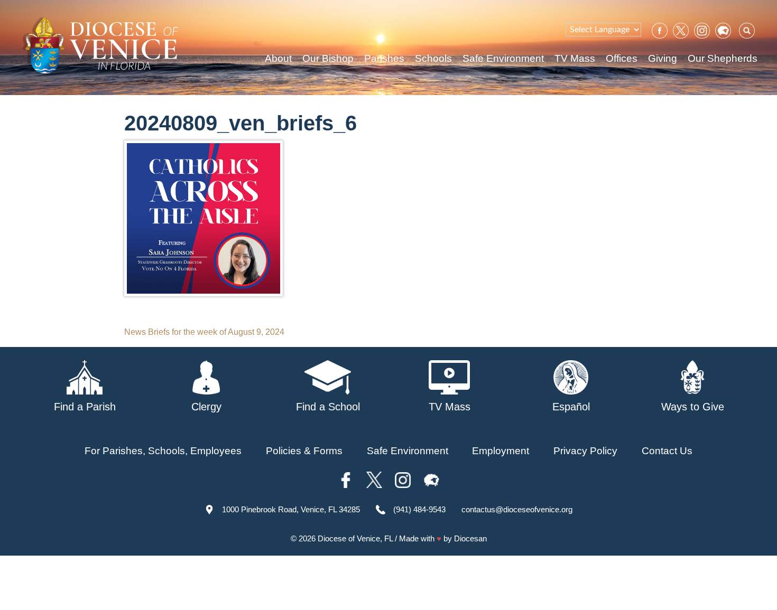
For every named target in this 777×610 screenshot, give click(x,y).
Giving (662, 58)
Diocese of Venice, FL (355, 538)
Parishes (384, 58)
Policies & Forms (304, 450)
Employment (500, 450)
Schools (433, 58)
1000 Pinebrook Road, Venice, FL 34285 (291, 509)
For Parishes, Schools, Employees (163, 450)
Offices (621, 58)
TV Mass (574, 58)
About (278, 58)
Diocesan (470, 538)
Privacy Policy (585, 450)
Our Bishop (328, 58)
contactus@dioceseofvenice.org (516, 509)
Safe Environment (503, 58)
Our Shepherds (722, 58)
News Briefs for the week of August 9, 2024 (204, 331)
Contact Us (667, 450)
